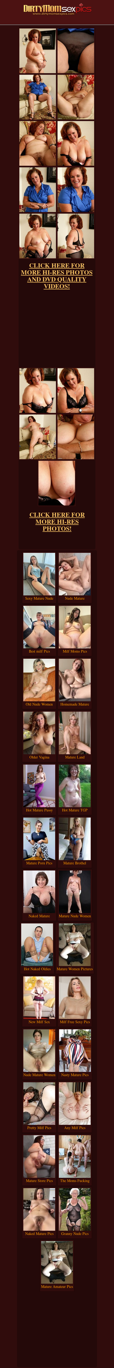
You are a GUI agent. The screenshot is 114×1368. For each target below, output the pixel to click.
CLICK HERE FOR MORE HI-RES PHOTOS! (57, 521)
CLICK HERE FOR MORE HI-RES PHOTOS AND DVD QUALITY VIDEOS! (57, 275)
